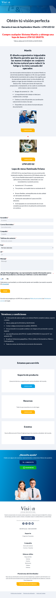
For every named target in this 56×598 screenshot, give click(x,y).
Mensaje (3, 259)
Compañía (4, 231)
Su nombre (4, 218)
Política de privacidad (35, 298)
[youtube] (32, 523)
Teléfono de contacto (8, 238)
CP (1, 252)
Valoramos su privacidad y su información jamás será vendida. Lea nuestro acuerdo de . (26, 283)
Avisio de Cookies (41, 593)
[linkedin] (29, 523)
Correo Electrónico (7, 224)
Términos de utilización (29, 593)
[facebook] (23, 523)
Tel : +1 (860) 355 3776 (28, 462)
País (2, 245)
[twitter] (26, 523)
